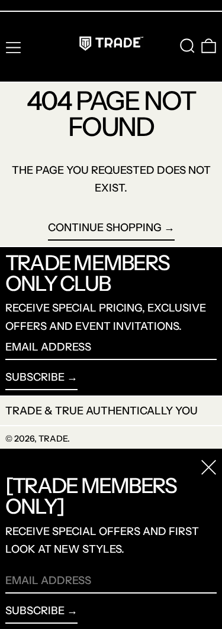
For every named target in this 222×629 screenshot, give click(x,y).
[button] (187, 46)
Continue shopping (105, 227)
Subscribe (35, 377)
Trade (52, 438)
